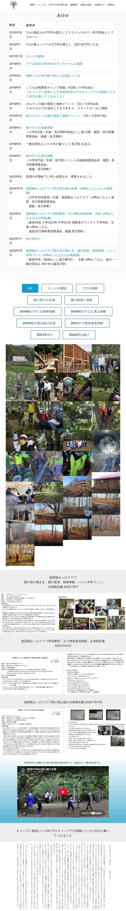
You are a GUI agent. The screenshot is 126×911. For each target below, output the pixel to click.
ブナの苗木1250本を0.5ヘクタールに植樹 (54, 63)
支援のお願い (86, 5)
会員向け (99, 5)
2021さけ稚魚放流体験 (87, 323)
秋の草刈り (33, 238)
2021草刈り (45, 334)
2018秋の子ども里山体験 (88, 311)
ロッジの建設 (35, 56)
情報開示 (74, 5)
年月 (12, 25)
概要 (32, 5)
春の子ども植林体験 (39, 127)
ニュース (42, 5)
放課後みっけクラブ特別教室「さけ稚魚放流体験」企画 (63, 213)
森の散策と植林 (82, 300)
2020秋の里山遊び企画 (39, 323)
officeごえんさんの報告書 (61, 255)
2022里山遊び (79, 334)
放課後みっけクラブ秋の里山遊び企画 (52, 188)
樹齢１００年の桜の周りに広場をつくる (53, 75)
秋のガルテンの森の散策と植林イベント (53, 115)
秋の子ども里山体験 (39, 156)
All (30, 288)
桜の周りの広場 (44, 300)
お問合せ (111, 5)
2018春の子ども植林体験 (37, 311)
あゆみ (30, 25)
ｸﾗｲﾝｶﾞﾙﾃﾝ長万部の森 (58, 5)
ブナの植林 (90, 288)
